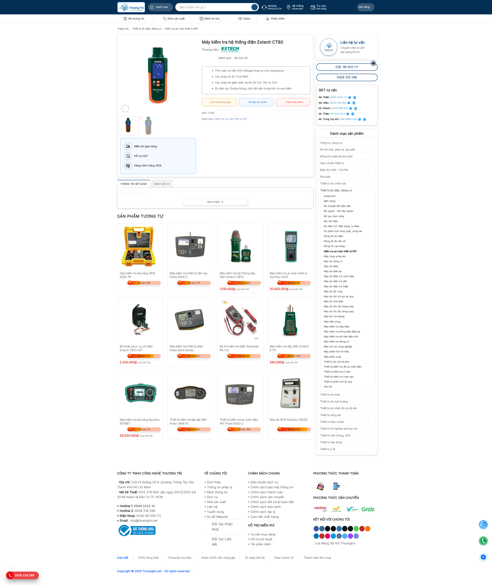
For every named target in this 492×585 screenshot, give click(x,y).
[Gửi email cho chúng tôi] (350, 528)
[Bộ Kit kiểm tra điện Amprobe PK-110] (240, 319)
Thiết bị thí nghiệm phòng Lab (338, 428)
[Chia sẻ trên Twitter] (212, 127)
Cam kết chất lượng (265, 517)
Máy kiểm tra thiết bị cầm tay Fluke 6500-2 (189, 274)
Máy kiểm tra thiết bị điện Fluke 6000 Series (186, 348)
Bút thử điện (331, 221)
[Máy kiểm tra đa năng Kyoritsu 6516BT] (140, 393)
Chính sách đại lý (263, 512)
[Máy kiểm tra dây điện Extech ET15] (290, 319)
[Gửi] (254, 7)
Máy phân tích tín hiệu (336, 351)
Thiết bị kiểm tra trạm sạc (339, 376)
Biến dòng (329, 201)
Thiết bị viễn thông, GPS (335, 435)
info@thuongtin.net (144, 520)
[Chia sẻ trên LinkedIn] (233, 127)
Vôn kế (328, 386)
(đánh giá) (225, 57)
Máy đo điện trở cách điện (339, 276)
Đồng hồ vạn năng (334, 246)
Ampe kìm (329, 196)
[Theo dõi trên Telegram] (344, 536)
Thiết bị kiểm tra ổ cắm (337, 371)
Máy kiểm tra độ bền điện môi (341, 336)
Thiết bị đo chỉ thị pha (336, 361)
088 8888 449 (349, 119)
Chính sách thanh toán (267, 492)
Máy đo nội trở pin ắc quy (339, 296)
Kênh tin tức (212, 18)
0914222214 (338, 113)
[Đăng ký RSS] (367, 528)
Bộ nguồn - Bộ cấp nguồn (338, 211)
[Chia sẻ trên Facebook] (205, 127)
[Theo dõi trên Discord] (356, 536)
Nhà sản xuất (176, 18)
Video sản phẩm (294, 102)
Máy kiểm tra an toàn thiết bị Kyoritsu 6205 (288, 274)
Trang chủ (123, 28)
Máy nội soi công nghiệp (338, 346)
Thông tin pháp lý (219, 487)
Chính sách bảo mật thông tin (272, 487)
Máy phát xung (332, 356)
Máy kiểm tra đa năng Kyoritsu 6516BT (140, 421)
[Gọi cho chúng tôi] (356, 528)
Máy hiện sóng (332, 321)
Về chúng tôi (136, 18)
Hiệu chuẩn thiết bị (332, 163)
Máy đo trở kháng (334, 316)
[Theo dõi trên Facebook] (316, 528)
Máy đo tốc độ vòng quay (339, 311)
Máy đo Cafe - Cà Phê (334, 169)
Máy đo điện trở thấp (336, 286)
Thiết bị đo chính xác (333, 183)
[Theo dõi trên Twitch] (350, 536)
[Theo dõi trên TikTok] (327, 528)
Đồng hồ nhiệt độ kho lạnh (336, 156)
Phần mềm (278, 18)
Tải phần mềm (261, 544)
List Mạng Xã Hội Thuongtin (335, 543)
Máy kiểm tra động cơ (336, 341)
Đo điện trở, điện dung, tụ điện (341, 226)
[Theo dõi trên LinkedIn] (316, 536)
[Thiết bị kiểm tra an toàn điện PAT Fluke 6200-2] (240, 393)
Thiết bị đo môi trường (334, 401)
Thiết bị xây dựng (331, 442)
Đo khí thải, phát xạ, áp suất (337, 149)
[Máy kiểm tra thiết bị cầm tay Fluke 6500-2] (190, 246)
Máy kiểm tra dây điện (336, 326)
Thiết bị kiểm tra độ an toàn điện (343, 366)
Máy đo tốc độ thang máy (339, 306)
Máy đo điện (331, 266)
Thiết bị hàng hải (330, 415)
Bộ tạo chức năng (334, 216)
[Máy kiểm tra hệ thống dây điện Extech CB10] (240, 246)
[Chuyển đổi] (372, 143)
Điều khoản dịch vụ (264, 482)
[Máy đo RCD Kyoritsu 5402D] (290, 393)
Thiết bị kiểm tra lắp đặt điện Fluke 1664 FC (188, 421)
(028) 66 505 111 (148, 516)
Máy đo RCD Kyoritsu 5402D (289, 419)
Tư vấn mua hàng (263, 534)
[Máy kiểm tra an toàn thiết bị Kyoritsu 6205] (290, 246)
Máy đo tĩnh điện (333, 301)
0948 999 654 (340, 108)
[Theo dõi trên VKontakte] (339, 536)
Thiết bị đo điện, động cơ (146, 28)
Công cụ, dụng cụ (331, 142)
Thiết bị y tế (327, 449)
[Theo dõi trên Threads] (344, 528)
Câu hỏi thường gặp (220, 102)
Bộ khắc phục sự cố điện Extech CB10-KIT (136, 348)
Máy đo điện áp (333, 271)
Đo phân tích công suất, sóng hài (343, 231)
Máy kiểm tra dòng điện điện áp (342, 331)
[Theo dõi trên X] (333, 528)
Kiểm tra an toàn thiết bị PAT (181, 28)
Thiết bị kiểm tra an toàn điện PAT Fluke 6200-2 (239, 421)
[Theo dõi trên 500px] (333, 536)
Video (246, 18)
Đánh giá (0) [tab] (162, 184)
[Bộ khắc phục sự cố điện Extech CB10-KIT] (140, 319)
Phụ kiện (325, 176)
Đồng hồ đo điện (333, 236)
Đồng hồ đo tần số (335, 241)
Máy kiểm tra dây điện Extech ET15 (289, 348)
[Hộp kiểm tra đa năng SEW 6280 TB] (140, 246)
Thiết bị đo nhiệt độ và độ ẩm (338, 408)
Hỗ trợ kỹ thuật (261, 539)
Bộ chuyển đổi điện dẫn (337, 206)
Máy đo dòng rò (333, 261)
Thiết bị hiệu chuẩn (332, 421)
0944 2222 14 (339, 97)
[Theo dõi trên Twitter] (339, 528)
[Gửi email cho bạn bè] (219, 127)
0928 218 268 (338, 102)
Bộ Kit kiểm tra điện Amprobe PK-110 (239, 348)
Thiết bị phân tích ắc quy (338, 381)
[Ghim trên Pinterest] (226, 127)
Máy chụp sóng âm (335, 256)
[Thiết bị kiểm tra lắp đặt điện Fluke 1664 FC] (190, 393)
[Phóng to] (125, 108)
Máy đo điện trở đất (335, 281)
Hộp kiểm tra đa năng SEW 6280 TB (137, 274)
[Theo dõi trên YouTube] (321, 536)
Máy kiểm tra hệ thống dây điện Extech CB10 (237, 274)
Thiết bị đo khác (330, 394)
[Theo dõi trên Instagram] (321, 528)
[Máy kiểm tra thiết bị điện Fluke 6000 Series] (190, 319)
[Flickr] (327, 536)
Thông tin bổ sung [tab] (133, 184)
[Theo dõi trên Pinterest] (362, 528)
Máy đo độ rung (333, 291)
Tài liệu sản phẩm (257, 102)
